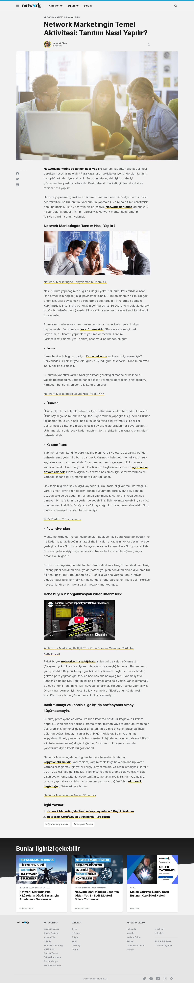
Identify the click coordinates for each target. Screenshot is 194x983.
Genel (133, 888)
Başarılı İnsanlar (51, 929)
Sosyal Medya (51, 961)
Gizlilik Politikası (163, 941)
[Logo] (31, 5)
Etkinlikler (159, 929)
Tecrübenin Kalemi (53, 965)
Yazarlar (131, 933)
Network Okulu (26, 908)
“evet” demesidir (92, 329)
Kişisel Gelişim (51, 933)
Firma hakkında (96, 356)
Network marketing (119, 207)
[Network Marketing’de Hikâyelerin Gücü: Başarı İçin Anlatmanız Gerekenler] (41, 869)
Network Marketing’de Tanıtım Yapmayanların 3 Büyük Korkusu (90, 811)
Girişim (74, 937)
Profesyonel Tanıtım (83, 824)
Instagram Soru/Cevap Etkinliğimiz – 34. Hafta (78, 816)
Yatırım (74, 949)
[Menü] (17, 6)
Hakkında (131, 929)
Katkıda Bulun (133, 937)
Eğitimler (73, 5)
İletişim (130, 949)
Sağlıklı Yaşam (51, 953)
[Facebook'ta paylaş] (17, 173)
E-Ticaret (76, 933)
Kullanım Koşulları (163, 945)
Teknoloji (76, 945)
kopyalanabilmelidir (57, 762)
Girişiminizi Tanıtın (136, 945)
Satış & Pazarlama (52, 957)
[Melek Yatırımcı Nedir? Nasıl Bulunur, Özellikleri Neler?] (152, 869)
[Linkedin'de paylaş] (17, 184)
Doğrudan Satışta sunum (56, 824)
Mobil (74, 941)
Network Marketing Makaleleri (62, 17)
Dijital (74, 929)
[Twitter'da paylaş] (17, 179)
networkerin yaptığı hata (78, 661)
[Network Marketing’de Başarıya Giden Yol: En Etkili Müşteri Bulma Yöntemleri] (97, 869)
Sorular (88, 5)
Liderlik (47, 941)
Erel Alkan (134, 908)
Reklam (130, 941)
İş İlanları (159, 933)
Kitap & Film (50, 937)
